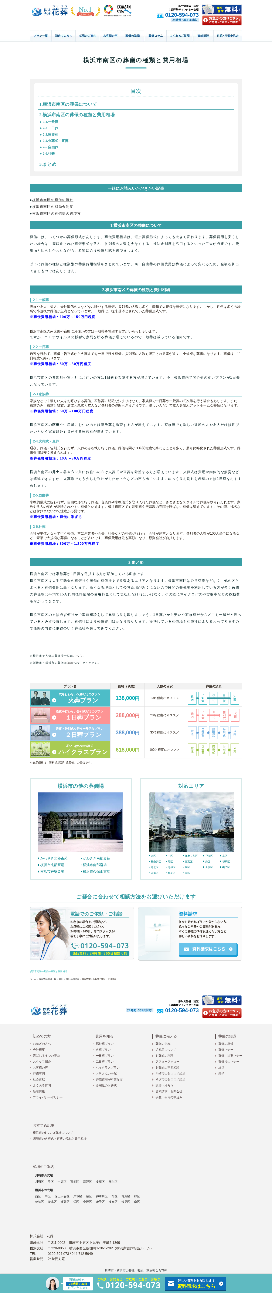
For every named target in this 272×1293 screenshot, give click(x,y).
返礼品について (166, 1049)
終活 (221, 1067)
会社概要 (39, 1049)
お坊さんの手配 (106, 1073)
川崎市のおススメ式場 (170, 1073)
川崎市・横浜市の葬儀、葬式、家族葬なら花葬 (136, 1270)
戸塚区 (209, 855)
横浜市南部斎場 (95, 865)
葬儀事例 (39, 1073)
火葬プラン (103, 1049)
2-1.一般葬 (50, 122)
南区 (187, 873)
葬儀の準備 (225, 1043)
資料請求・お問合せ (169, 1091)
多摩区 (100, 1181)
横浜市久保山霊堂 (96, 871)
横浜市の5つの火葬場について (53, 1132)
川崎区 (39, 1181)
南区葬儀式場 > (73, 979)
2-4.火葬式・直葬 (55, 141)
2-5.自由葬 (50, 147)
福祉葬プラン (105, 1043)
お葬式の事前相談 (167, 1067)
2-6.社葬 (49, 153)
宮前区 (74, 1181)
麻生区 (113, 1181)
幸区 (51, 1181)
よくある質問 (42, 1085)
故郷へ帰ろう (164, 1085)
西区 (153, 855)
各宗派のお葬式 (106, 1085)
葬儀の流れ (163, 1043)
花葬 (70, 662)
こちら (77, 655)
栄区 (187, 867)
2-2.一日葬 (50, 128)
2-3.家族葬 (50, 134)
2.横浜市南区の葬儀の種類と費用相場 (77, 114)
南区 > (62, 979)
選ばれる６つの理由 (46, 1055)
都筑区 (226, 861)
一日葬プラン (105, 1055)
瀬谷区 (172, 867)
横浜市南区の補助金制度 (53, 206)
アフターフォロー (167, 1061)
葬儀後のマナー (228, 1061)
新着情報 (39, 1091)
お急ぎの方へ (42, 1043)
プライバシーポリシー (48, 1097)
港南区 (155, 873)
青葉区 (189, 861)
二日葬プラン (105, 1061)
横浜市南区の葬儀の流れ (53, 200)
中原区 (62, 1181)
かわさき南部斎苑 (96, 858)
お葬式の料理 (164, 1055)
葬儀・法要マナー (230, 1055)
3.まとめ (48, 164)
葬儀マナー (225, 1049)
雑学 (221, 1073)
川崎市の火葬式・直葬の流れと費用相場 (59, 1138)
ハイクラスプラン (108, 1067)
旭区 (170, 861)
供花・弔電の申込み (169, 1097)
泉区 (224, 855)
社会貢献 (39, 1079)
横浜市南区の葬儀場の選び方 (56, 213)
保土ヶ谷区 (191, 855)
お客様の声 (40, 1067)
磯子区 (226, 867)
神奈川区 (156, 861)
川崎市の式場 (44, 1175)
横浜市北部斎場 (52, 865)
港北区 (155, 867)
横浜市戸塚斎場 (52, 871)
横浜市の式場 (44, 1190)
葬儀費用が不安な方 (109, 1079)
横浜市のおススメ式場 (170, 1079)
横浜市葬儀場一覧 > (48, 979)
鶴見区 (172, 873)
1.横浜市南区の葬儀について (68, 104)
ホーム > (34, 979)
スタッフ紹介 (42, 1061)
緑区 (207, 861)
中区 (170, 855)
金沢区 (209, 867)
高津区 (87, 1181)
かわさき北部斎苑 (54, 858)
